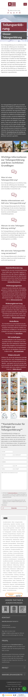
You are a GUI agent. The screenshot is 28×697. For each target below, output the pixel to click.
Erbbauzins (8, 541)
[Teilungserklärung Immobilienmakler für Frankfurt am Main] (14, 374)
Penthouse (5, 572)
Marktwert (22, 564)
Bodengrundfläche (12, 543)
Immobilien (18, 524)
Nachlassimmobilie (17, 566)
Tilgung (23, 578)
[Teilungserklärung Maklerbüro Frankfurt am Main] (14, 386)
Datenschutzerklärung (12, 492)
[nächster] (24, 609)
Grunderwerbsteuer (7, 557)
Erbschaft (13, 541)
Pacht (21, 570)
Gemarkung (9, 553)
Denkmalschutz (16, 545)
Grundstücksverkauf (18, 561)
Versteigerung (21, 582)
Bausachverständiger (14, 537)
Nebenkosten (13, 568)
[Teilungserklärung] (4, 391)
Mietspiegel (9, 566)
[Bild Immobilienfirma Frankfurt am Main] (4, 374)
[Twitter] (11, 13)
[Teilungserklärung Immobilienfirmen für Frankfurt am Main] (23, 397)
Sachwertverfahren (9, 574)
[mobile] (25, 4)
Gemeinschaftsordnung (18, 553)
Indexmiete (17, 527)
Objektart (8, 570)
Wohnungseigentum (14, 286)
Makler (8, 563)
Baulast (7, 537)
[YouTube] (14, 13)
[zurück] (3, 609)
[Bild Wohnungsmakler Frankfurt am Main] (4, 386)
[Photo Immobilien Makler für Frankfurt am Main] (23, 386)
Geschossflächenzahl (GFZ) (9, 555)
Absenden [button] (14, 508)
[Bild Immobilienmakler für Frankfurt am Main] (4, 415)
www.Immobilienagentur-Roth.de (14, 635)
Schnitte (8, 576)
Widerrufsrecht (14, 355)
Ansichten (14, 531)
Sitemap (20, 686)
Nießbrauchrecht (20, 568)
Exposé (11, 551)
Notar (4, 570)
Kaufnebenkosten (13, 529)
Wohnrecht (5, 588)
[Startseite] (14, 4)
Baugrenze (19, 533)
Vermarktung (14, 582)
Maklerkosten (9, 564)
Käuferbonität (6, 529)
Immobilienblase (12, 525)
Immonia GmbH (17, 684)
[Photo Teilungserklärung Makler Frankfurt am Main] (4, 408)
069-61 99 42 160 (15, 10)
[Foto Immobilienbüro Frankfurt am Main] (4, 402)
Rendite (19, 572)
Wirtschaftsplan (14, 337)
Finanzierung (16, 551)
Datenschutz (14, 686)
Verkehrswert (19, 580)
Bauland (10, 535)
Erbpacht (18, 541)
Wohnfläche (14, 321)
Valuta (14, 580)
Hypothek (13, 524)
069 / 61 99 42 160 (9, 631)
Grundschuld (14, 557)
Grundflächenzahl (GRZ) (8, 561)
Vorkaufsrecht (6, 584)
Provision (15, 572)
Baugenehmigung (12, 533)
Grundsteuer (21, 557)
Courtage (11, 545)
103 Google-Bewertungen (21, 695)
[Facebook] (8, 13)
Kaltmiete (23, 527)
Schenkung (16, 574)
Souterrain (10, 578)
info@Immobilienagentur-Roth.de (15, 633)
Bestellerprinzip (8, 539)
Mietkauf (5, 566)
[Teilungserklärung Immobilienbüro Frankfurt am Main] (14, 415)
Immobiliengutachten (9, 527)
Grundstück (5, 559)
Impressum (8, 686)
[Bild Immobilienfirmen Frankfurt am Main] (14, 408)
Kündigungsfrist (8, 531)
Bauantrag (19, 531)
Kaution (19, 529)
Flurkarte (21, 551)
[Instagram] (20, 13)
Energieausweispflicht (15, 549)
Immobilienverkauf (7, 522)
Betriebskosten (16, 539)
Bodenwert (5, 545)
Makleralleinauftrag (14, 563)
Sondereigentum (14, 576)
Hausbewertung (6, 524)
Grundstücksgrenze (12, 559)
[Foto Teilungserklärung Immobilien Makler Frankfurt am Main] (4, 397)
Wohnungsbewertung (14, 303)
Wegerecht (12, 584)
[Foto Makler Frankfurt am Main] (23, 415)
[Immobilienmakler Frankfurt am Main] (14, 380)
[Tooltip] (26, 692)
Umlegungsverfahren (7, 580)
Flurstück (5, 553)
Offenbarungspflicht (15, 570)
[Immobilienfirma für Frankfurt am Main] (23, 391)
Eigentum (7, 547)
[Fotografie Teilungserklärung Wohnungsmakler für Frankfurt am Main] (14, 402)
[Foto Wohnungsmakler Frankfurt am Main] (23, 380)
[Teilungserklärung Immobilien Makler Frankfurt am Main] (14, 397)
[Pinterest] (17, 13)
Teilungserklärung (17, 578)
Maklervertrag (16, 564)
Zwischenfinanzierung (14, 268)
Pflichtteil (10, 572)
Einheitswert (7, 549)
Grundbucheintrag (19, 555)
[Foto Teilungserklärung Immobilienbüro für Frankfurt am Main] (23, 409)
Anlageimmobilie (18, 522)
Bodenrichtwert (20, 543)
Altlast (13, 522)
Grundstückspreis (21, 559)
